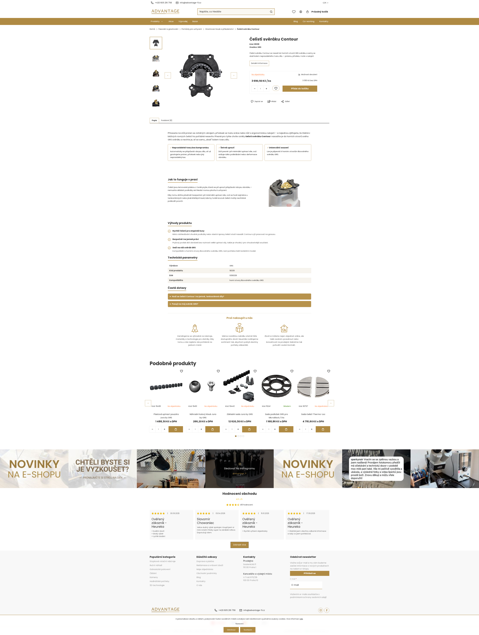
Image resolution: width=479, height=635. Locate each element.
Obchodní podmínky (206, 573)
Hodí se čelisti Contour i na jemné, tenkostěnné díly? (198, 296)
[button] (234, 75)
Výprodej (183, 21)
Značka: (255, 47)
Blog (296, 21)
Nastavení (239, 624)
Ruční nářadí (156, 565)
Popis (154, 120)
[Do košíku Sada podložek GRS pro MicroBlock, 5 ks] (286, 429)
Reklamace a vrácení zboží (209, 565)
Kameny (154, 577)
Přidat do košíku (300, 88)
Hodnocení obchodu (239, 493)
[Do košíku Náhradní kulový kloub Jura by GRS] (212, 429)
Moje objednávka (204, 569)
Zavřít (295, 105)
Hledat (271, 11)
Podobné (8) (166, 120)
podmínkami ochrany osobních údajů (308, 597)
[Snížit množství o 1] (254, 89)
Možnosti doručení (309, 74)
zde (301, 619)
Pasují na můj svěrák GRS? (185, 304)
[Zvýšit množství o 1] (266, 89)
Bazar (195, 21)
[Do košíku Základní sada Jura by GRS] (249, 429)
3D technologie (157, 585)
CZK (324, 3)
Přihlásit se (310, 573)
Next (331, 403)
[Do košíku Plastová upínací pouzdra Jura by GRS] (176, 429)
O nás (199, 585)
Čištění (153, 573)
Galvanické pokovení (160, 569)
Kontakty (323, 21)
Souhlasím (248, 630)
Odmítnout (231, 630)
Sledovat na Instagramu (239, 468)
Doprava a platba (205, 561)
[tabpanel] (166, 401)
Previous (148, 403)
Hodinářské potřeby (159, 581)
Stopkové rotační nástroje (163, 561)
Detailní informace (259, 63)
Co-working (308, 21)
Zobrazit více (239, 544)
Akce (171, 21)
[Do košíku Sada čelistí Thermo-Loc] (323, 429)
